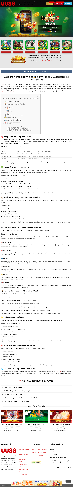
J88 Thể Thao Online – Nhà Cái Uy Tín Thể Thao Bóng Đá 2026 (12, 425)
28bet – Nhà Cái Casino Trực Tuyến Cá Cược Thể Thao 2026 (19, 129)
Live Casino (29, 2)
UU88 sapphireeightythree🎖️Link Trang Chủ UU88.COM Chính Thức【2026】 (21, 98)
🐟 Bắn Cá (9, 110)
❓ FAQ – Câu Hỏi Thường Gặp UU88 (13, 122)
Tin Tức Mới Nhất (8, 123)
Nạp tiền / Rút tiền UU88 (39, 452)
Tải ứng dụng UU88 (37, 455)
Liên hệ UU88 (23, 474)
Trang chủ (20, 2)
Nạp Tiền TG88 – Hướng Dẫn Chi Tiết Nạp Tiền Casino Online (19, 128)
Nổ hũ (25, 2)
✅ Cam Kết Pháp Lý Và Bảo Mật (12, 101)
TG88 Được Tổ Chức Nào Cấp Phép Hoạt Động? (17, 127)
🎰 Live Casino (10, 107)
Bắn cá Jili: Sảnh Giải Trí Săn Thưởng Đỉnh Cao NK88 (18, 126)
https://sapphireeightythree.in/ (9, 91)
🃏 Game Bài (9, 111)
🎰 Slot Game (9, 108)
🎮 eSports (9, 114)
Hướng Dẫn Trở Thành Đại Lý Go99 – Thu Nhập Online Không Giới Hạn (21, 130)
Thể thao (20, 4)
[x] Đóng (68, 481)
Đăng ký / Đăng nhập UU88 (39, 449)
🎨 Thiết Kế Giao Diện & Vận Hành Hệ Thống (14, 103)
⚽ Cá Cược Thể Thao (11, 106)
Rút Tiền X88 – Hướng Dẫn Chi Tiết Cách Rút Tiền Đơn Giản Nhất (20, 131)
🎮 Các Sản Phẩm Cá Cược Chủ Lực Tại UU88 (15, 104)
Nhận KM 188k (68, 3)
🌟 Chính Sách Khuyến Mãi (11, 117)
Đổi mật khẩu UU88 (37, 459)
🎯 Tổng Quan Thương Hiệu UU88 (12, 99)
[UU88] (8, 3)
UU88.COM (58, 371)
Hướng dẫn (32, 4)
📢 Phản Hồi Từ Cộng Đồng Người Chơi (13, 119)
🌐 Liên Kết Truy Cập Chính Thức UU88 (13, 120)
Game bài (39, 2)
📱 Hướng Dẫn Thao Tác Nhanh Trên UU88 (14, 116)
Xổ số (35, 2)
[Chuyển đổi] (2, 387)
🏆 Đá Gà (9, 113)
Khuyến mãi (26, 4)
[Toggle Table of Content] (37, 96)
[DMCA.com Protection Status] (36, 462)
